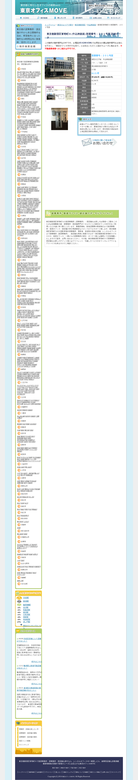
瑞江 (18, 323)
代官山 (19, 77)
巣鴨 (26, 187)
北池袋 (26, 191)
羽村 (22, 560)
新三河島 (37, 335)
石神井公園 (35, 374)
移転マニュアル (68, 772)
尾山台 (30, 250)
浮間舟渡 (36, 232)
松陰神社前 (35, 252)
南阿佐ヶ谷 (21, 314)
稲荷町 (36, 220)
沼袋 (18, 304)
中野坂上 (37, 299)
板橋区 (23, 354)
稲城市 (23, 551)
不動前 (31, 168)
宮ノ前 (19, 338)
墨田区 (23, 275)
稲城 (30, 554)
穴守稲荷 (27, 211)
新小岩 (19, 291)
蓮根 (18, 359)
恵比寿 (19, 72)
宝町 (34, 127)
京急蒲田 (24, 200)
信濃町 (26, 95)
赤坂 (27, 103)
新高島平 (31, 363)
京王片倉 (31, 390)
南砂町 (19, 268)
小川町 (19, 140)
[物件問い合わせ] (99, 146)
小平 (18, 473)
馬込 (18, 200)
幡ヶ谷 (32, 72)
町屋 (22, 335)
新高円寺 (24, 317)
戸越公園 (32, 163)
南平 (25, 483)
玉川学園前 (36, 457)
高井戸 (24, 312)
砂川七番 (20, 404)
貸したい (58, 772)
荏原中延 (37, 168)
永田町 (24, 136)
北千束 (19, 202)
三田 (18, 103)
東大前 (28, 155)
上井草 (27, 314)
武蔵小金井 (21, 467)
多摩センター (21, 548)
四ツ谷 (33, 90)
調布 (22, 448)
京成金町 (20, 293)
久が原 (19, 207)
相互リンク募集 (24, 741)
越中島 (37, 268)
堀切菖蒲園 (28, 289)
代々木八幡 (21, 74)
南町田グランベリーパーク (31, 461)
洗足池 (31, 212)
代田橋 (24, 246)
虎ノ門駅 (26, 622)
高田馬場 (25, 85)
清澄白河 (25, 265)
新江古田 (24, 304)
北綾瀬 (29, 348)
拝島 (31, 430)
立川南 (33, 402)
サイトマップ (24, 745)
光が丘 (19, 372)
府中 (32, 436)
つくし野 (33, 459)
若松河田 (20, 95)
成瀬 (22, 459)
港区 (22, 99)
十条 (35, 233)
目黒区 (23, 174)
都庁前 (28, 90)
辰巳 (23, 270)
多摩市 (23, 541)
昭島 (22, 430)
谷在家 (33, 344)
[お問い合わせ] (96, 19)
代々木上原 (26, 77)
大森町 (36, 204)
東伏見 (23, 573)
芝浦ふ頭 (24, 114)
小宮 (32, 392)
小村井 (24, 283)
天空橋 (26, 212)
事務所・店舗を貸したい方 (29, 729)
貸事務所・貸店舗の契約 (28, 737)
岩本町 (30, 138)
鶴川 (18, 459)
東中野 (37, 302)
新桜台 (31, 379)
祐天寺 (30, 177)
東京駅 (25, 612)
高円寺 (24, 310)
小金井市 (24, 464)
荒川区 (23, 330)
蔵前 (30, 222)
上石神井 (37, 372)
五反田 (23, 161)
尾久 (18, 230)
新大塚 (19, 155)
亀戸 (23, 268)
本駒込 (33, 155)
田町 (30, 102)
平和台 (26, 379)
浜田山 (33, 315)
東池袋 (34, 187)
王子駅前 (31, 233)
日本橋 (19, 123)
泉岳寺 (31, 112)
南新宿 (37, 72)
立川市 (23, 397)
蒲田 (27, 198)
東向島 (23, 281)
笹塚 (29, 75)
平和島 (30, 202)
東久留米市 (25, 531)
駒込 (29, 192)
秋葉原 (23, 135)
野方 (31, 301)
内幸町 (33, 108)
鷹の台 (36, 473)
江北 (18, 349)
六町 (18, 346)
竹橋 (18, 142)
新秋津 (23, 491)
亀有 (25, 293)
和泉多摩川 (24, 515)
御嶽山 (29, 209)
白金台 (28, 110)
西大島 (31, 265)
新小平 (23, 475)
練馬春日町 (29, 377)
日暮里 (19, 333)
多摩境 (19, 461)
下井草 (35, 317)
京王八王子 (34, 385)
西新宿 (34, 88)
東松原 (30, 257)
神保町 (19, 138)
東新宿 (19, 90)
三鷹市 (23, 413)
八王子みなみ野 (22, 390)
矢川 (26, 503)
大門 (18, 108)
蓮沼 (32, 211)
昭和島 (24, 207)
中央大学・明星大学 (23, 392)
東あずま (37, 280)
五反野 (38, 348)
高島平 (36, 359)
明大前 (30, 246)
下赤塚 (33, 366)
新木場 (28, 268)
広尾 (37, 107)
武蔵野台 (31, 440)
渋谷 (35, 74)
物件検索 (31, 772)
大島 (35, 265)
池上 (23, 205)
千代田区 (24, 132)
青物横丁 (20, 168)
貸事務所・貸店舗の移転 (28, 733)
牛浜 (29, 509)
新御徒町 (33, 218)
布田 (18, 448)
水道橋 (35, 138)
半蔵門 (19, 136)
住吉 (18, 263)
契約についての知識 (82, 772)
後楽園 (33, 153)
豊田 (22, 481)
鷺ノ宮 (19, 299)
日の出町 (24, 584)
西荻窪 (19, 310)
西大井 (24, 166)
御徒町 (19, 218)
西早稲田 (24, 94)
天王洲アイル (21, 170)
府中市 (23, 433)
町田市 (23, 454)
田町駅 (25, 617)
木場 (35, 263)
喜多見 (24, 257)
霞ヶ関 (28, 105)
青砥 (18, 289)
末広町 (24, 138)
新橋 (23, 105)
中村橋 (19, 374)
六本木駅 (26, 615)
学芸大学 (20, 181)
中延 (35, 164)
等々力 (24, 252)
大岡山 (30, 200)
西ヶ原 (26, 232)
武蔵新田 (36, 200)
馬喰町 (38, 125)
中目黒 (24, 177)
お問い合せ (105, 772)
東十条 (24, 233)
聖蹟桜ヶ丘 (27, 544)
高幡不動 (20, 483)
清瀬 (18, 528)
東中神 (27, 430)
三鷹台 (19, 418)
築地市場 (25, 123)
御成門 (19, 105)
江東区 (23, 260)
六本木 (33, 105)
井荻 (18, 317)
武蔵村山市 (25, 537)
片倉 (35, 387)
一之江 (23, 323)
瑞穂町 (23, 578)
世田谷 (19, 255)
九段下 (33, 135)
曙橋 (23, 90)
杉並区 (23, 307)
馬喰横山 (32, 123)
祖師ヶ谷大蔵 (26, 253)
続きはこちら (37, 662)
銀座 (22, 127)
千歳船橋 (27, 248)
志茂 (30, 232)
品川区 (23, 158)
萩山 (18, 491)
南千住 (19, 336)
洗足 (35, 179)
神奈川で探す (65, 768)
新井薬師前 (30, 302)
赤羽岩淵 (20, 232)
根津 (23, 155)
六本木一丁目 (25, 108)
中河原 (28, 436)
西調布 (34, 448)
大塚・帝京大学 (30, 389)
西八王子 (25, 387)
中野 (18, 301)
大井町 (27, 164)
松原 (35, 255)
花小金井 (24, 473)
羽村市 (23, 557)
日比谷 (33, 142)
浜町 (18, 127)
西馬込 (36, 198)
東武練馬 (28, 364)
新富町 (19, 121)
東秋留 (31, 566)
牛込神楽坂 (21, 92)
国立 (18, 503)
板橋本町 (31, 357)
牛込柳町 (37, 92)
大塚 (22, 187)
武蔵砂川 (27, 400)
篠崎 (27, 325)
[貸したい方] (60, 19)
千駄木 (23, 149)
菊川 (27, 281)
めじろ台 (27, 385)
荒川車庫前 (30, 336)
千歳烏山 (25, 255)
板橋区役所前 (29, 359)
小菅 (27, 349)
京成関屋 (34, 351)
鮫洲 (32, 164)
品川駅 (25, 607)
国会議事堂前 (25, 142)
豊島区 (23, 184)
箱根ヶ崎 (20, 581)
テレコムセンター (27, 272)
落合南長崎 (31, 94)
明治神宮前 (35, 75)
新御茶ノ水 (31, 140)
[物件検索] (42, 19)
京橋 (38, 121)
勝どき (19, 128)
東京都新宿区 (80, 25)
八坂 (22, 489)
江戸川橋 (25, 151)
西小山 (26, 168)
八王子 (19, 387)
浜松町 (35, 102)
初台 (27, 72)
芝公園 (38, 108)
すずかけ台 (24, 457)
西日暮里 (35, 230)
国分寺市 (24, 494)
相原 (30, 457)
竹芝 (18, 114)
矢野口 (35, 554)
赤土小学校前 (29, 335)
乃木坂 (19, 112)
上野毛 (19, 252)
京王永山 (20, 544)
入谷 (18, 220)
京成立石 (25, 291)
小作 (18, 560)
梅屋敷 (24, 204)
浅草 (27, 218)
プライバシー (49, 772)
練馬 (29, 376)
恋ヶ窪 (31, 497)
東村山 (27, 489)
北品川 (24, 171)
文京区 (23, 146)
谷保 (22, 503)
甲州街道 (33, 481)
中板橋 (35, 361)
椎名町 (31, 191)
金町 (22, 289)
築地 (23, 121)
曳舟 (18, 281)
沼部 (33, 209)
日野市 (23, 478)
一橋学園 (31, 473)
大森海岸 (31, 204)
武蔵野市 (24, 407)
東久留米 (20, 534)
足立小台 (27, 351)
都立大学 (31, 179)
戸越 (37, 163)
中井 (18, 94)
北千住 (19, 344)
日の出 (36, 112)
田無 (25, 534)
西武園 (37, 489)
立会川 (30, 166)
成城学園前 (21, 243)
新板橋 (34, 364)
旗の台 (19, 166)
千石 (35, 149)
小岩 (35, 323)
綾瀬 (33, 348)
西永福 (27, 315)
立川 (32, 400)
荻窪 (32, 314)
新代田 (34, 253)
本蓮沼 (24, 357)
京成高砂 (32, 291)
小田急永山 (33, 546)
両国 (18, 278)
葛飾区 (23, 286)
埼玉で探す (82, 768)
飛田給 (19, 451)
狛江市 (23, 512)
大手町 (28, 135)
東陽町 (19, 265)
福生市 (23, 506)
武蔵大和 (29, 491)
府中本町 (32, 441)
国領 (26, 449)
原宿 (38, 74)
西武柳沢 (29, 573)
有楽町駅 (26, 619)
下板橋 (19, 357)
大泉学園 (25, 372)
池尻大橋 (24, 179)
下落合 (19, 85)
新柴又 (30, 293)
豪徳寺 (36, 248)
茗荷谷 (23, 153)
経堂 (18, 241)
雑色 (31, 198)
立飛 (32, 404)
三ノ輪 (31, 220)
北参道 (24, 75)
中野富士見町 (21, 302)
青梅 (27, 424)
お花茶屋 (36, 289)
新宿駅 (26, 601)
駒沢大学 (34, 241)
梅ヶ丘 (34, 245)
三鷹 (37, 416)
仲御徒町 (25, 222)
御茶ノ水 (32, 151)
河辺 (23, 424)
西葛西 (23, 325)
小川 (18, 475)
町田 (18, 457)
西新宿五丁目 (32, 87)
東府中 (23, 436)
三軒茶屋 (28, 241)
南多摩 (26, 554)
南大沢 (31, 387)
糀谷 (27, 205)
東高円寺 (31, 312)
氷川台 (24, 376)
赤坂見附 (33, 103)
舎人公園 (20, 351)
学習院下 (20, 192)
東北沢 (35, 246)
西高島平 (20, 363)
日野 (18, 481)
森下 (18, 266)
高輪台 (23, 110)
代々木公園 (29, 74)
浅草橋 (19, 224)
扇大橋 (36, 349)
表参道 (26, 102)
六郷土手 (20, 211)
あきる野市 (25, 563)
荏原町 (19, 163)
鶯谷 (38, 218)
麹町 (37, 140)
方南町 (23, 301)
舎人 (38, 344)
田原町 (19, 222)
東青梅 (19, 424)
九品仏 (19, 253)
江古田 (31, 372)
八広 (38, 281)
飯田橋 (30, 136)
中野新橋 (31, 299)
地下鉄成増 (24, 361)
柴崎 (26, 448)
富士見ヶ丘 (21, 315)
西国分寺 (25, 497)
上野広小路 (24, 220)
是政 (18, 436)
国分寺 (19, 497)
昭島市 (23, 427)
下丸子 (35, 207)
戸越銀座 (33, 161)
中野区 (23, 296)
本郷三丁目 (30, 149)
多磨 (29, 438)
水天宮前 (20, 125)
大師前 (33, 346)
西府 (25, 438)
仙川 (29, 448)
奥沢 (29, 252)
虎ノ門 (19, 107)
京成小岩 (29, 327)
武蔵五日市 (21, 566)
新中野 (24, 299)
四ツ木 (38, 291)
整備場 (36, 211)
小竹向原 (20, 379)
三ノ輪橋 (25, 338)
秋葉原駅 (26, 610)
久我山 (36, 310)
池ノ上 (19, 246)
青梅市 (23, 421)
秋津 (18, 489)
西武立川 (20, 400)
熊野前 (36, 336)
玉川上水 (27, 404)
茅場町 (19, 120)
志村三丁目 (21, 364)
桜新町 (19, 257)
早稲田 (27, 92)
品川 (18, 110)
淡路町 (24, 140)
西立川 (19, 402)
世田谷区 (24, 238)
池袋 (18, 187)
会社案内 (39, 772)
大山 (22, 359)
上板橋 (36, 357)
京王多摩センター (23, 546)
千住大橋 (28, 346)
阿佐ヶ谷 (31, 310)
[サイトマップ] (114, 19)
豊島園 (19, 376)
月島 (27, 121)
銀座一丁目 (28, 127)
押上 (27, 278)
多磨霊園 (20, 438)
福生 (22, 509)
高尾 (18, 389)
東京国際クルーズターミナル (30, 266)
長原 (31, 205)
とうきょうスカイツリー (25, 280)
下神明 (19, 171)
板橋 (25, 363)
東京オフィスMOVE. (69, 776)
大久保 (24, 87)
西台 (30, 361)
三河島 (36, 333)
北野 (37, 389)
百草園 (27, 481)
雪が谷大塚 (36, 202)
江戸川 (19, 327)
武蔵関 (24, 374)
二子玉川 (20, 250)
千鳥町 (19, 204)
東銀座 (24, 128)
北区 (22, 227)
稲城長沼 (20, 554)
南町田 (27, 459)
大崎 (18, 161)
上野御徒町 (36, 222)
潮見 (27, 270)
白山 (18, 149)
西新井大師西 (21, 348)
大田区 (23, 195)
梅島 (22, 346)
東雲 (32, 268)
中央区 (23, 117)
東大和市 (24, 518)
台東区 (23, 216)
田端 (26, 230)
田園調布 (20, 212)
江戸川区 (24, 320)
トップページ (50, 25)
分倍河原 (20, 441)
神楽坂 (19, 87)
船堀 (18, 325)
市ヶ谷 (35, 136)
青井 (23, 344)
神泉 (23, 72)
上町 (32, 248)
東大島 (19, 270)
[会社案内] (78, 19)
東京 (25, 143)
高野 (31, 349)
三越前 (26, 125)
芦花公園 (28, 243)
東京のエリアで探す (65, 25)
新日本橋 (32, 125)
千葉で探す (74, 768)
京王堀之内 (21, 394)
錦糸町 (23, 278)
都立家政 (31, 304)
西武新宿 (20, 88)
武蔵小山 (25, 163)
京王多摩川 (21, 449)
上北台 (26, 521)
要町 (25, 192)
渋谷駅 (26, 598)
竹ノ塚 (28, 344)
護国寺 (19, 151)
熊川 (18, 509)
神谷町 (24, 107)
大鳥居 (36, 205)
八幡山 (19, 312)
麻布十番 (20, 102)
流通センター (21, 209)
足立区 (23, 341)
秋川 (26, 566)
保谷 (34, 573)
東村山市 (24, 486)
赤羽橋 (23, 103)
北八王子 (20, 385)
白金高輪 (25, 112)
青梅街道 (29, 475)
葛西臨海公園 (34, 325)
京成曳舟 (33, 281)
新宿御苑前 (21, 83)
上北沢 (35, 250)
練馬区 (23, 369)
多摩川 (19, 198)
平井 (27, 323)
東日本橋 (33, 121)
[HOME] (24, 19)
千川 (29, 187)
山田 (22, 389)
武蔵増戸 (37, 566)
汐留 (29, 114)
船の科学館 (33, 270)
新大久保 (34, 83)
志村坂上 (27, 366)
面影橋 (27, 83)
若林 (25, 250)
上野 (23, 218)
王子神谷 (20, 235)
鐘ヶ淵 (19, 283)
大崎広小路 (21, 164)
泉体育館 (37, 404)
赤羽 (22, 230)
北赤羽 (19, 233)
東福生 (34, 509)
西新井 (23, 349)
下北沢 (34, 243)
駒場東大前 (34, 181)
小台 (23, 336)
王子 (29, 230)
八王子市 (24, 382)
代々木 (19, 75)
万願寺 (30, 483)
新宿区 (23, 80)
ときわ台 (20, 366)
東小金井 (28, 467)
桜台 (29, 374)
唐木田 (34, 544)
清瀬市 (23, 525)
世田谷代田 (27, 245)
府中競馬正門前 (22, 440)
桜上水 (31, 255)
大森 (23, 198)
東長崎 (31, 189)
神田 (18, 135)
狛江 (18, 515)
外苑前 (37, 110)
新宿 (38, 87)
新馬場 (35, 166)
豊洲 (18, 272)
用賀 (22, 241)
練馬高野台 (21, 377)
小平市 (23, 470)
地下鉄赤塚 (35, 376)
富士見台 (36, 377)
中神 (18, 430)
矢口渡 (24, 202)
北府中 (26, 441)
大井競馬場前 (31, 170)
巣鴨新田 (20, 189)
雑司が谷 (20, 191)
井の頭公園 (21, 416)
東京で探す (55, 768)
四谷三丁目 (33, 85)
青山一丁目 (31, 107)
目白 (35, 189)
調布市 (23, 445)
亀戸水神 (24, 263)
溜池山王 (20, 143)
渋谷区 (23, 69)
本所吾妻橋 (33, 278)
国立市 (23, 500)
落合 (32, 92)
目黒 (32, 110)
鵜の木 (19, 205)
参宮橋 (33, 77)
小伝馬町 (31, 120)
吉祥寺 (19, 410)
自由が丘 (27, 181)
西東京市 (24, 570)
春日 (37, 151)
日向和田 (33, 424)
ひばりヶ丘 (21, 574)
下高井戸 (20, 248)
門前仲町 (31, 263)
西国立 (36, 400)
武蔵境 (30, 410)
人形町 (36, 120)
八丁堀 (24, 120)
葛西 (31, 323)
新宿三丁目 (27, 88)
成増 (18, 361)
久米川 (32, 489)
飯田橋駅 (27, 605)
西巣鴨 (36, 191)
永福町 (30, 317)
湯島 (18, 153)
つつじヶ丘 (33, 449)
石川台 (30, 207)
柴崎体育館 (26, 402)
